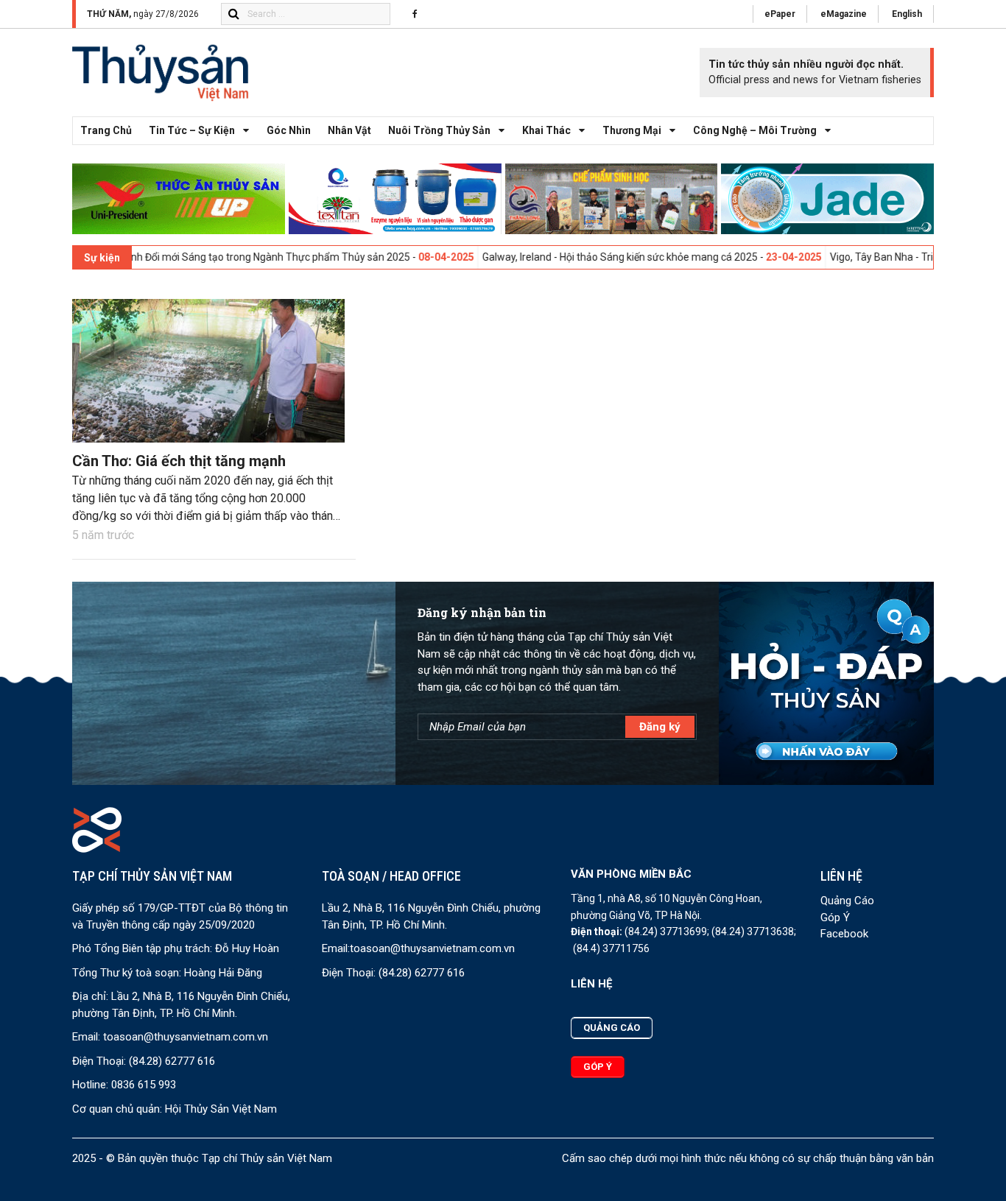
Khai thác (546, 130)
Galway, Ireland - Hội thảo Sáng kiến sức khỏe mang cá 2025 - (582, 257)
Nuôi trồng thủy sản (439, 130)
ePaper (779, 14)
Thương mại (631, 130)
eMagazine (843, 14)
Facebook (844, 933)
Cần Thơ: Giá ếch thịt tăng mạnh (179, 461)
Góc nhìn (289, 130)
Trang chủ (106, 130)
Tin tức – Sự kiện (192, 130)
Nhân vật (349, 130)
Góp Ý (835, 917)
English (907, 14)
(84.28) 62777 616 (172, 1061)
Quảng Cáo (847, 900)
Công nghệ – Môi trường (755, 130)
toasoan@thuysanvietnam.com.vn (185, 1036)
